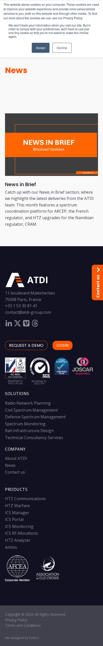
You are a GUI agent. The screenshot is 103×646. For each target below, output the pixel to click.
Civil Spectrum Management (31, 410)
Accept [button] (40, 48)
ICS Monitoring (19, 526)
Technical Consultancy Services (34, 437)
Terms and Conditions (23, 625)
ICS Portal (14, 519)
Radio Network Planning (28, 403)
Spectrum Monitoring (25, 424)
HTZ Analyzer (17, 540)
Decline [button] (62, 48)
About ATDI (16, 458)
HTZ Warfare (17, 505)
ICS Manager (17, 512)
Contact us (15, 472)
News (16, 70)
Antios (11, 547)
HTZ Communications (25, 498)
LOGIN (62, 345)
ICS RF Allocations (21, 533)
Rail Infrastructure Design (29, 430)
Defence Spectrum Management (35, 417)
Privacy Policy (16, 619)
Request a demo (26, 345)
